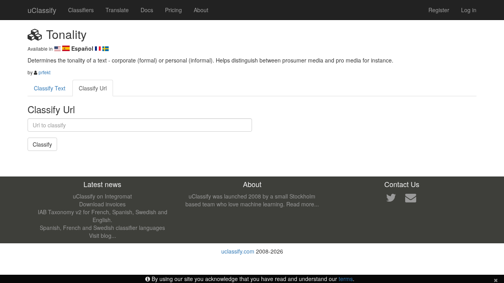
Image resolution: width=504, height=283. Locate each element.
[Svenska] (105, 48)
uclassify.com (237, 251)
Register (438, 10)
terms (346, 279)
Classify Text (49, 88)
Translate (117, 10)
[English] (58, 48)
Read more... (302, 204)
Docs (147, 10)
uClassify (42, 10)
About (201, 10)
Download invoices (102, 204)
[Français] (99, 48)
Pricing (173, 10)
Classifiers (81, 10)
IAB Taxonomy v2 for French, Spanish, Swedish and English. (102, 216)
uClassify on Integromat (102, 196)
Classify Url (93, 88)
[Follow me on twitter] (391, 199)
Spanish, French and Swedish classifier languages (102, 228)
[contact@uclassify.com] (411, 199)
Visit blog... (102, 235)
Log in (468, 10)
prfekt (44, 72)
